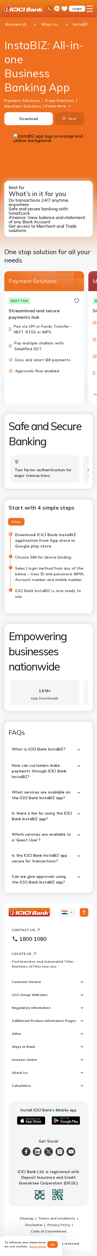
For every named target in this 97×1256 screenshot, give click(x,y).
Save (72, 119)
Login (77, 8)
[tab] (16, 522)
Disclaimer (34, 1225)
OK (52, 1244)
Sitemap (27, 1218)
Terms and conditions (57, 1218)
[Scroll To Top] (84, 912)
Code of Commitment (48, 1231)
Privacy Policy (58, 1225)
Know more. (38, 1246)
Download (28, 118)
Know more (55, 106)
